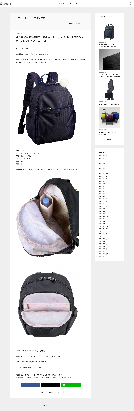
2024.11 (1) (103, 203)
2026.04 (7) (103, 166)
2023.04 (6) (103, 251)
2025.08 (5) (103, 183)
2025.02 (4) (103, 196)
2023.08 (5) (103, 241)
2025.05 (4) (103, 191)
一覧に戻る (50, 392)
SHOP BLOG (68, 3)
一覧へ (109, 140)
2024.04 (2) (103, 221)
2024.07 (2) (103, 213)
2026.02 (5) (103, 171)
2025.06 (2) (103, 188)
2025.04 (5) (103, 193)
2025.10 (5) (103, 178)
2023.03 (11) (103, 254)
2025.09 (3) (103, 181)
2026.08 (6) (103, 156)
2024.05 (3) (103, 219)
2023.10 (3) (103, 236)
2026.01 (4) (103, 173)
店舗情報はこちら (74, 24)
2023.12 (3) (103, 231)
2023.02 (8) (103, 256)
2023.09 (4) (103, 239)
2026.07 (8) (103, 158)
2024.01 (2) (103, 229)
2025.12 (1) (103, 176)
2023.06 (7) (103, 246)
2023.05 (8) (103, 249)
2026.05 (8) (103, 163)
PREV (41, 392)
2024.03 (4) (103, 224)
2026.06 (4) (103, 161)
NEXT (60, 392)
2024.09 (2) (103, 208)
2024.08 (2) (103, 211)
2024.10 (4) (103, 206)
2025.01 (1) (103, 198)
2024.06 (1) (103, 216)
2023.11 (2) (103, 234)
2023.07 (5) (103, 244)
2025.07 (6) (103, 186)
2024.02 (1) (103, 226)
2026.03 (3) (103, 168)
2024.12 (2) (103, 201)
